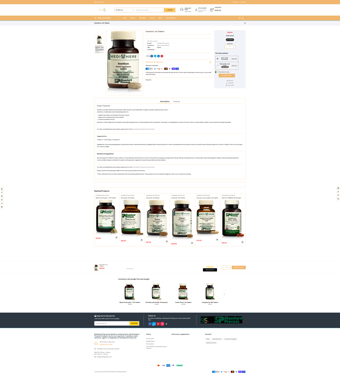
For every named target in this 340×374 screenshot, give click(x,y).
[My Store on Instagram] (2, 200)
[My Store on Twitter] (2, 189)
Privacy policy (150, 338)
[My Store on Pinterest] (2, 196)
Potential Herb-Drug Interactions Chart (143, 129)
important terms (211, 343)
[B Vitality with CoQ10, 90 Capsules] (156, 292)
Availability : (151, 49)
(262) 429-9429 (188, 9)
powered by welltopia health (118, 371)
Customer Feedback (230, 339)
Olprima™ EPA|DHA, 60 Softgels (231, 198)
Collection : (150, 45)
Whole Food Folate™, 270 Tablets (106, 198)
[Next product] (224, 294)
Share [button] (148, 56)
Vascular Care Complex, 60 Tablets (207, 198)
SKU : (149, 47)
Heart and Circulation (163, 45)
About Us (235, 2)
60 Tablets (230, 39)
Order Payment (217, 339)
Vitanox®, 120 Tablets (178, 198)
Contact (243, 2)
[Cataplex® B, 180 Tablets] (210, 292)
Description (164, 101)
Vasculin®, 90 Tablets (128, 198)
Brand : (149, 43)
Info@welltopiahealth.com (104, 357)
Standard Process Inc (163, 43)
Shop (207, 339)
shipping (176, 101)
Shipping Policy (150, 341)
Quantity (230, 43)
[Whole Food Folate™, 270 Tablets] (129, 292)
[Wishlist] (338, 195)
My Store (106, 371)
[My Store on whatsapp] (2, 203)
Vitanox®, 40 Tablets (152, 198)
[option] (99, 40)
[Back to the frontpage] (245, 23)
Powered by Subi (223, 72)
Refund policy (150, 344)
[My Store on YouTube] (166, 324)
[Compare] (338, 199)
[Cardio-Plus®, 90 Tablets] (183, 292)
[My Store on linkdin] (2, 207)
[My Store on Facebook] (2, 192)
